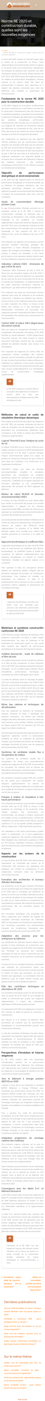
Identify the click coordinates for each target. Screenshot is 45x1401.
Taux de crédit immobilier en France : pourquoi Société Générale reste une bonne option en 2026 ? (22, 1311)
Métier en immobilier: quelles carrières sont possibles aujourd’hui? (33, 1283)
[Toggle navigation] (36, 5)
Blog (5, 50)
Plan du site (22, 1400)
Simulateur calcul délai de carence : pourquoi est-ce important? (12, 1282)
